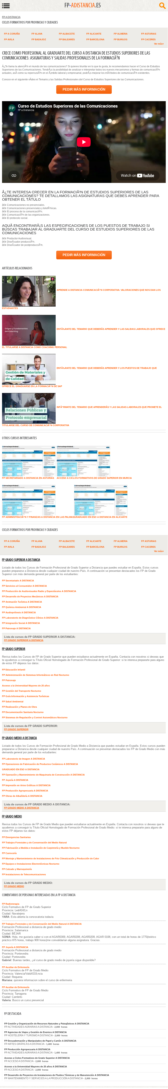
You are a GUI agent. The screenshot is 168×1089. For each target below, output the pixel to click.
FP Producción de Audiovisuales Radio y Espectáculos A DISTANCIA (39, 591)
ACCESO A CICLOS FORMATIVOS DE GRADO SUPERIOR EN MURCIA (94, 478)
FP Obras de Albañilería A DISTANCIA (22, 796)
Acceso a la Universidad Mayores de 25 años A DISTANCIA (35, 1066)
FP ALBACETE (67, 33)
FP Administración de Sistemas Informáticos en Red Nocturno (35, 675)
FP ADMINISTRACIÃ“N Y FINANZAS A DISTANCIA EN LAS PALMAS (38, 517)
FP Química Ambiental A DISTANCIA (21, 607)
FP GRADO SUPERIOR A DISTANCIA (21, 560)
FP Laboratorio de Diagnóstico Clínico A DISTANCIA (30, 618)
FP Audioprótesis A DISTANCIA (19, 612)
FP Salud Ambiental (12, 701)
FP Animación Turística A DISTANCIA (22, 602)
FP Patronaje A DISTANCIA (16, 628)
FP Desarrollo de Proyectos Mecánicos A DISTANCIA (30, 596)
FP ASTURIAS (148, 33)
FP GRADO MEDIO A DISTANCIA (19, 738)
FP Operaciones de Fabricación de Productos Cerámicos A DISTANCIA (40, 764)
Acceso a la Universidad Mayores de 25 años (26, 685)
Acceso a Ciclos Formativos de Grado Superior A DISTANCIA (37, 1058)
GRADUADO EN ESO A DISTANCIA (20, 769)
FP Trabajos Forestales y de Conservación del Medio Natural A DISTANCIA (42, 924)
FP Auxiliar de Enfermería (15, 967)
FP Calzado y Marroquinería (17, 869)
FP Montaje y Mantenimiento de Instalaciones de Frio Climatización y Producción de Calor (50, 858)
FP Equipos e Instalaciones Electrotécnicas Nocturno (30, 864)
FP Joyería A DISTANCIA (15, 780)
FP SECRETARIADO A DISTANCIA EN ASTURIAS (28, 478)
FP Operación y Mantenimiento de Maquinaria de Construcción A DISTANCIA (43, 774)
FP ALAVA (37, 33)
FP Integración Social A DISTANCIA (21, 623)
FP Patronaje (9, 680)
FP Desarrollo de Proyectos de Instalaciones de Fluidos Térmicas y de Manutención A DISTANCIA (56, 1075)
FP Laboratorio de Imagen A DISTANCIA (23, 759)
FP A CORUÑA (12, 33)
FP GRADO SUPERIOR (13, 649)
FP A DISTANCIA (11, 17)
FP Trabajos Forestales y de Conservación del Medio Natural (34, 842)
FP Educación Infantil (13, 669)
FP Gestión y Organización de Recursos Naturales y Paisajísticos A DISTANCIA (46, 1023)
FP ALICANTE (93, 33)
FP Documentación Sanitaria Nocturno (23, 712)
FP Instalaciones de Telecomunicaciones (24, 874)
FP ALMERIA (120, 33)
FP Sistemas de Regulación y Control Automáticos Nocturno (35, 717)
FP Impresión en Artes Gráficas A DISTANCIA (26, 785)
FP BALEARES (67, 39)
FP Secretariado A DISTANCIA (18, 580)
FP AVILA (9, 39)
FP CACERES (148, 39)
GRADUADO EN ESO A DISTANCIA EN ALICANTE (100, 517)
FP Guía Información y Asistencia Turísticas (25, 696)
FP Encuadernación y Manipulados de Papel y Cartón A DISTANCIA (40, 1041)
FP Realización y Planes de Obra (19, 707)
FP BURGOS (120, 39)
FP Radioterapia (10, 904)
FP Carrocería (9, 853)
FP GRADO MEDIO (12, 817)
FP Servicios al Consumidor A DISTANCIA (24, 586)
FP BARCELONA (95, 39)
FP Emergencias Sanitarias (16, 837)
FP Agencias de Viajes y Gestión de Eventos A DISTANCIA (35, 1032)
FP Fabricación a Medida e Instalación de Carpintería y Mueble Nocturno (41, 848)
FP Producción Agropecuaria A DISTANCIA (25, 790)
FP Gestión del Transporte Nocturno (21, 691)
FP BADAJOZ (39, 39)
